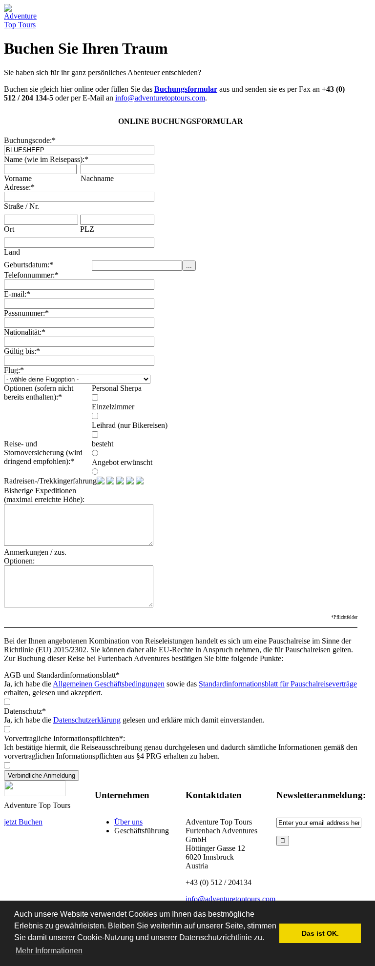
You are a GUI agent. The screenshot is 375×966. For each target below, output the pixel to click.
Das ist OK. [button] (320, 933)
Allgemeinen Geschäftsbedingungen (109, 684)
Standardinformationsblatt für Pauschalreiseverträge (278, 684)
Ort (9, 229)
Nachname (97, 178)
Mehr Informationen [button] (49, 950)
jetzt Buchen (23, 822)
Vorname (18, 178)
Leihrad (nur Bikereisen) (129, 425)
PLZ (87, 229)
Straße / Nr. (21, 206)
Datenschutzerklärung (87, 720)
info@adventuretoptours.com (160, 98)
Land (12, 252)
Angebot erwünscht (122, 462)
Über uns (128, 822)
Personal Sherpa (117, 388)
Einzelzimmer (113, 406)
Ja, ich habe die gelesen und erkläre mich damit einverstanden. (134, 720)
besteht (102, 444)
